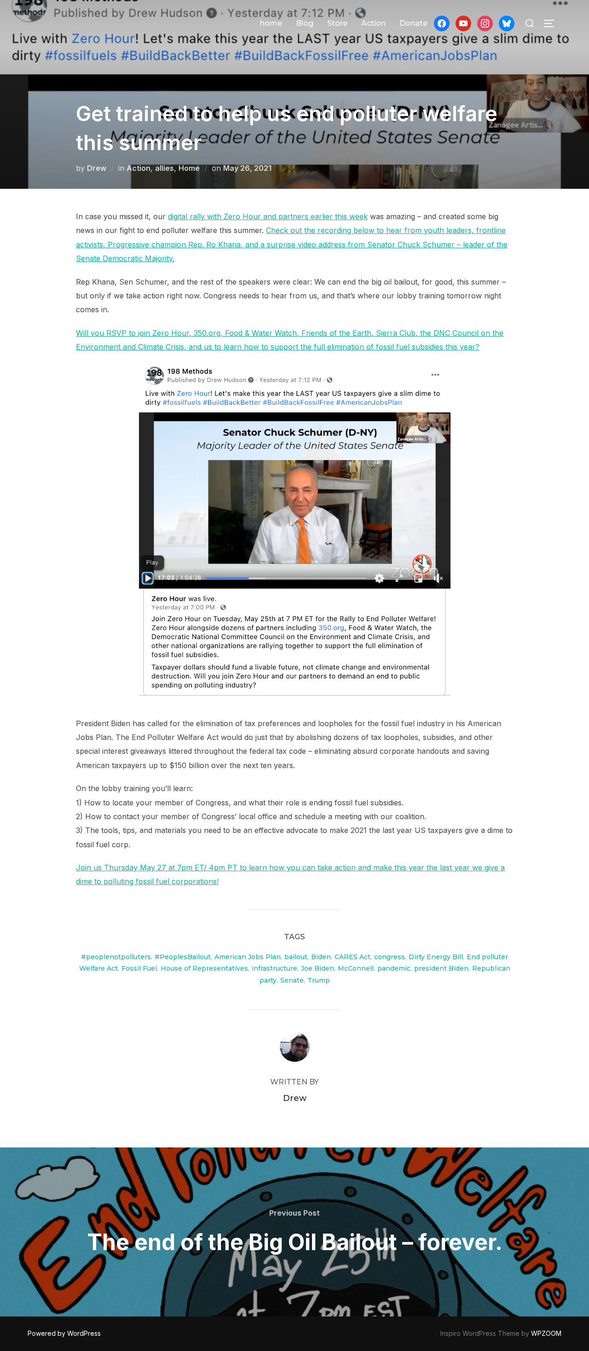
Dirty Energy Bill (436, 957)
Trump (318, 980)
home (271, 23)
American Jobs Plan (247, 957)
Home (189, 168)
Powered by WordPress (64, 1333)
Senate (292, 980)
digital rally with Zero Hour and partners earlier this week (268, 216)
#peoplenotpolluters (116, 957)
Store (337, 23)
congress (389, 957)
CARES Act (352, 957)
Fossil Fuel (139, 968)
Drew (96, 168)
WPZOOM (546, 1333)
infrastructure (274, 968)
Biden (321, 957)
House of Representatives (204, 968)
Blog (304, 23)
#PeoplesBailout (183, 957)
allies (164, 168)
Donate (413, 23)
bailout (295, 957)
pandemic (393, 968)
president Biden (441, 968)
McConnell (356, 968)
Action (373, 23)
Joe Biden (317, 968)
